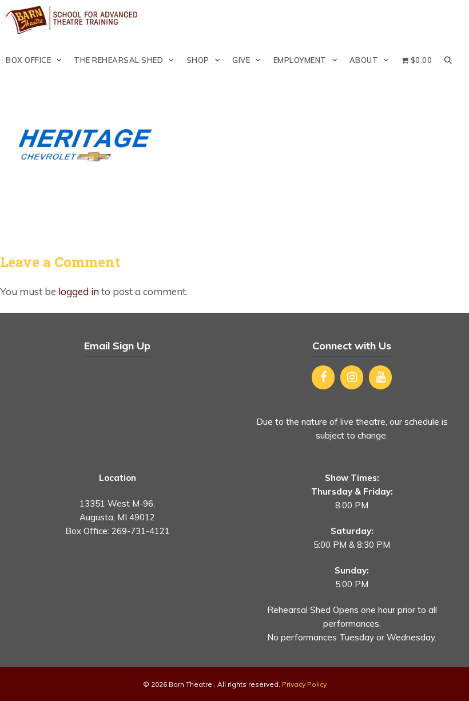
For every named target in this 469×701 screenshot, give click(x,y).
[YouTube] (380, 377)
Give (241, 60)
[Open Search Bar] (448, 60)
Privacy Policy (304, 684)
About (364, 60)
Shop (197, 60)
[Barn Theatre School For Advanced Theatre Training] (74, 20)
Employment (300, 60)
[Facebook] (323, 377)
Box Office (28, 60)
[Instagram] (351, 377)
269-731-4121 (141, 530)
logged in (78, 291)
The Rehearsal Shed (118, 60)
